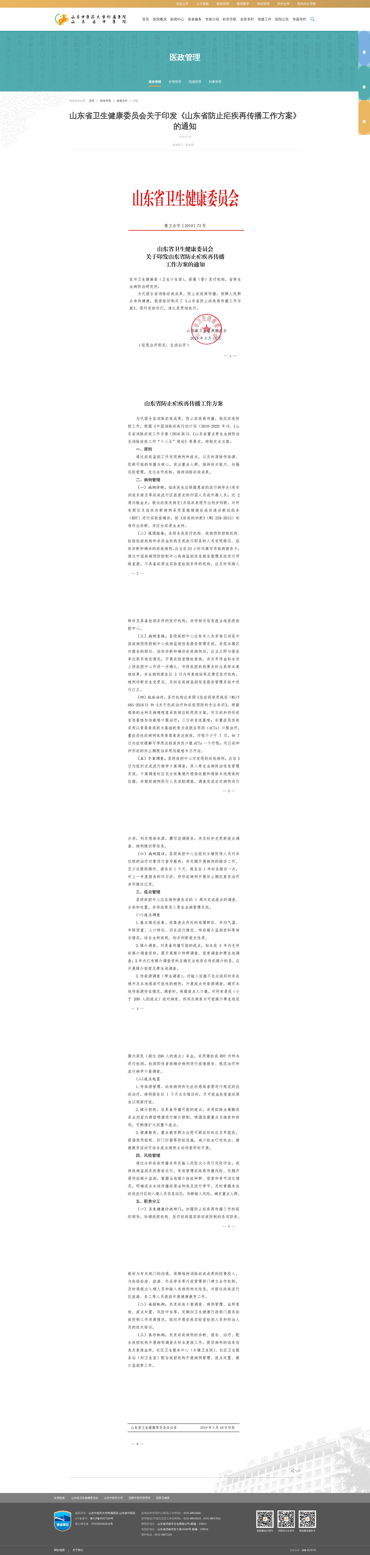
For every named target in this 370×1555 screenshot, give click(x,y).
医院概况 (160, 19)
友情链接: (60, 1497)
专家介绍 (212, 19)
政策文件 (122, 100)
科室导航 (229, 19)
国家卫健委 (163, 1497)
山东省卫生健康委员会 (84, 1497)
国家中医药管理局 (139, 1497)
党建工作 (265, 19)
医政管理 (223, 3)
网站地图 (59, 1550)
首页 (145, 19)
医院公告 (282, 19)
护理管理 (175, 81)
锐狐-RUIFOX (309, 1550)
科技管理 (263, 3)
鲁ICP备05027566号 (101, 1518)
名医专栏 (247, 19)
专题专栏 (299, 19)
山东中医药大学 (113, 1497)
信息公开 (182, 3)
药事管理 (215, 81)
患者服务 (195, 19)
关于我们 (77, 1550)
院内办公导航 (307, 3)
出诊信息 (364, 82)
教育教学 (243, 3)
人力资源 (202, 3)
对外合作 (283, 3)
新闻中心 (177, 19)
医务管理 (155, 81)
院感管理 (195, 81)
